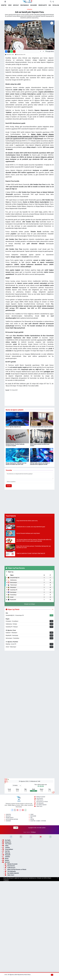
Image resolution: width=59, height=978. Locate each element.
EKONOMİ (8, 820)
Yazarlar (7, 847)
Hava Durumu (39, 798)
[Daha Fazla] (14, 51)
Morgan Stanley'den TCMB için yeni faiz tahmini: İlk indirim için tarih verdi (16, 463)
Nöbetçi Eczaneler (40, 796)
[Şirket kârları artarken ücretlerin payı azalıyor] (41, 436)
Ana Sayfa (7, 840)
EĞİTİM (32, 819)
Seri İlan (7, 851)
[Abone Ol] (49, 51)
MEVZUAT (16, 5)
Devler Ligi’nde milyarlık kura (13, 426)
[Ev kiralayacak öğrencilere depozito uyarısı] (41, 418)
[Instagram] (20, 810)
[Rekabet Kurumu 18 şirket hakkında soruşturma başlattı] (17, 436)
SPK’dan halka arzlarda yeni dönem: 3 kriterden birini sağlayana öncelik (40, 463)
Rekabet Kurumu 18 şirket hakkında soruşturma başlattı (15, 444)
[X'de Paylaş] (8, 51)
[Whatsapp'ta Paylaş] (11, 51)
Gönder (9, 485)
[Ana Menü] (5, 1)
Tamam (6, 880)
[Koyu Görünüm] (53, 2)
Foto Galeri (8, 843)
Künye (6, 858)
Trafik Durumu (39, 800)
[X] (15, 810)
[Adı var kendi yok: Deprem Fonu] (30, 35)
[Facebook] (12, 810)
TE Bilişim (33, 832)
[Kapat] (58, 878)
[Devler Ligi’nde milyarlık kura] (17, 418)
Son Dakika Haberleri (41, 804)
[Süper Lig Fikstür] (52, 609)
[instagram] (30, 836)
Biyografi (7, 854)
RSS (16, 827)
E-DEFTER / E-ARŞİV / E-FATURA (38, 820)
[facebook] (11, 836)
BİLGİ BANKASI (24, 5)
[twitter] (21, 836)
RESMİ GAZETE (42, 5)
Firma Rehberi (9, 849)
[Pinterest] (17, 810)
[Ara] (50, 2)
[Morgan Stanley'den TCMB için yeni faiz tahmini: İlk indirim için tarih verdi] (17, 455)
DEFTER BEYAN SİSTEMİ (12, 819)
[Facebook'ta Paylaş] (6, 51)
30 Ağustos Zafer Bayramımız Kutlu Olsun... (19, 974)
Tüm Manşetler (40, 803)
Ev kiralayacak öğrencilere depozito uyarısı (41, 426)
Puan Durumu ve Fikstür (42, 801)
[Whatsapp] (25, 810)
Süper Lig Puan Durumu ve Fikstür (16, 869)
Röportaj (7, 853)
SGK (49, 5)
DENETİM (3, 5)
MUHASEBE (33, 5)
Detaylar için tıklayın (29, 604)
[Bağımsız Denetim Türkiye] (27, 1)
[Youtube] (23, 810)
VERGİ (9, 5)
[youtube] (40, 836)
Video (6, 845)
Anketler (7, 856)
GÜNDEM (29, 9)
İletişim (7, 860)
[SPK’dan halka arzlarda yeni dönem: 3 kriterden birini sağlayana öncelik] (41, 455)
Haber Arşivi (39, 806)
